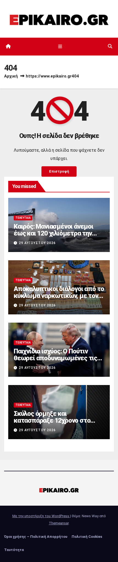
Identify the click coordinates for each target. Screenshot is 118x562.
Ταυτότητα (14, 550)
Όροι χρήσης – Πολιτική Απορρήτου (35, 537)
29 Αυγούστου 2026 (37, 243)
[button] (110, 46)
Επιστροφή (59, 171)
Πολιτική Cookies (87, 537)
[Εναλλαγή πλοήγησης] (60, 46)
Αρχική (11, 76)
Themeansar (59, 523)
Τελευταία (23, 217)
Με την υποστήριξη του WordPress (41, 516)
